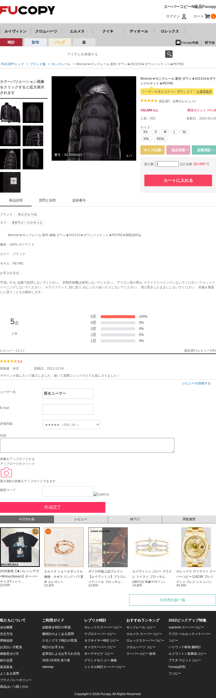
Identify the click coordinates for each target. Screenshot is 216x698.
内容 (3, 435)
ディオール (139, 31)
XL (184, 132)
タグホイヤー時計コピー (101, 640)
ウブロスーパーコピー (100, 634)
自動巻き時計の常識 (56, 627)
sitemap (47, 667)
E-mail (4, 408)
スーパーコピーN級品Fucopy (190, 6)
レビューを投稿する (196, 383)
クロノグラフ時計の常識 (59, 640)
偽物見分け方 (9, 654)
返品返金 (6, 667)
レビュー (81, 519)
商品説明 (16, 200)
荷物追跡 (6, 640)
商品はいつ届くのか (14, 687)
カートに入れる (178, 180)
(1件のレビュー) (184, 101)
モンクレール (27, 214)
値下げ (135, 519)
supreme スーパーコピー (186, 627)
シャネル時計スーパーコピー (104, 667)
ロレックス (170, 31)
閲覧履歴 (189, 519)
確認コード (8, 490)
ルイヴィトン (15, 31)
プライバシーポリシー (16, 680)
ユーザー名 (8, 392)
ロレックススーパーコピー (103, 627)
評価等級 (6, 424)
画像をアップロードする (17, 459)
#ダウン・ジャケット (27, 222)
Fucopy (106, 694)
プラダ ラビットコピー (185, 660)
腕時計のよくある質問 (58, 634)
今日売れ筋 (27, 519)
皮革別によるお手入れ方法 (61, 654)
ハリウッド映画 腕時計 (185, 647)
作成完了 (52, 507)
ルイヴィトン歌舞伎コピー (188, 654)
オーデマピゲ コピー (99, 654)
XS (145, 132)
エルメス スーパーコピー (144, 634)
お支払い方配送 (11, 647)
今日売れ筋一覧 (172, 600)
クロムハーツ (46, 31)
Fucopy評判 (177, 667)
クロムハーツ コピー (141, 647)
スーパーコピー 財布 (141, 654)
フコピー (175, 673)
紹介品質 (6, 660)
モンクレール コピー (141, 627)
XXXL (160, 139)
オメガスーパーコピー (100, 647)
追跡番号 (79, 200)
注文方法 (6, 634)
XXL (146, 139)
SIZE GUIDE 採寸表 (56, 660)
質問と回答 (47, 200)
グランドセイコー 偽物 (100, 660)
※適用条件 (204, 91)
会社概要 (6, 627)
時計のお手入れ (53, 647)
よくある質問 (9, 673)
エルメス (77, 31)
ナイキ (108, 31)
